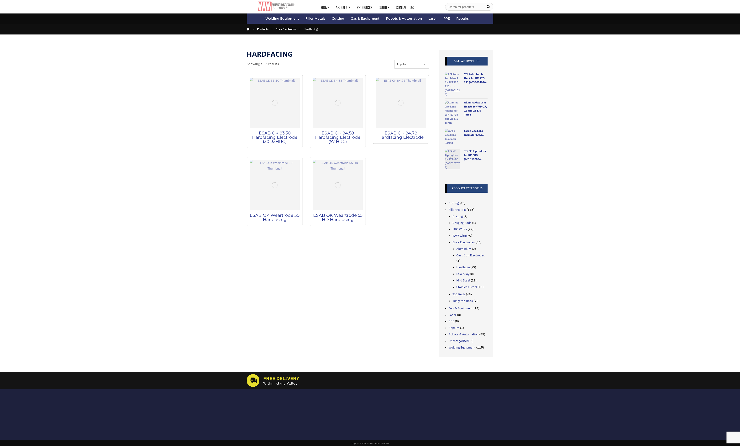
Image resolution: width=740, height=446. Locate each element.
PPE (451, 321)
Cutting (454, 203)
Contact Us (344, 425)
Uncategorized (459, 341)
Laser (452, 315)
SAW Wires (460, 236)
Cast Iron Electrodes (470, 255)
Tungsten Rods (462, 301)
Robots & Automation (463, 334)
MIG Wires (459, 229)
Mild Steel (463, 280)
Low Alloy (462, 274)
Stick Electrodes (463, 242)
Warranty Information (352, 420)
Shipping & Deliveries (351, 414)
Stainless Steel (466, 287)
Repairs (454, 328)
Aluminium (463, 249)
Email (250, 406)
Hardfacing (463, 267)
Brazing (457, 216)
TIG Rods (458, 294)
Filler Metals (457, 210)
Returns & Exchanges (351, 409)
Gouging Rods (461, 223)
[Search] (488, 7)
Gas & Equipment (461, 308)
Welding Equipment (462, 347)
